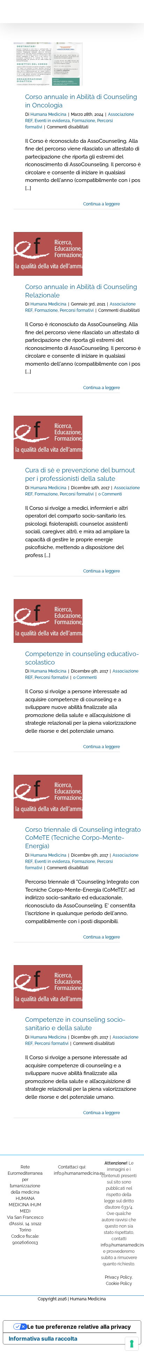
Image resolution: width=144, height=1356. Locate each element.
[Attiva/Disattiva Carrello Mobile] (118, 10)
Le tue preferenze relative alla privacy (79, 1326)
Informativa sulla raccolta (43, 1338)
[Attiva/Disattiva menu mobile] (131, 10)
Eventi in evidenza (52, 120)
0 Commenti (110, 494)
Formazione (83, 120)
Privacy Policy (118, 1277)
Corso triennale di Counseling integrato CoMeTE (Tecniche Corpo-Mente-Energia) (83, 838)
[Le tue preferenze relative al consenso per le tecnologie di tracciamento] (131, 1343)
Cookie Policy (119, 1283)
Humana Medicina (48, 114)
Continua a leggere (101, 204)
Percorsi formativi (77, 310)
